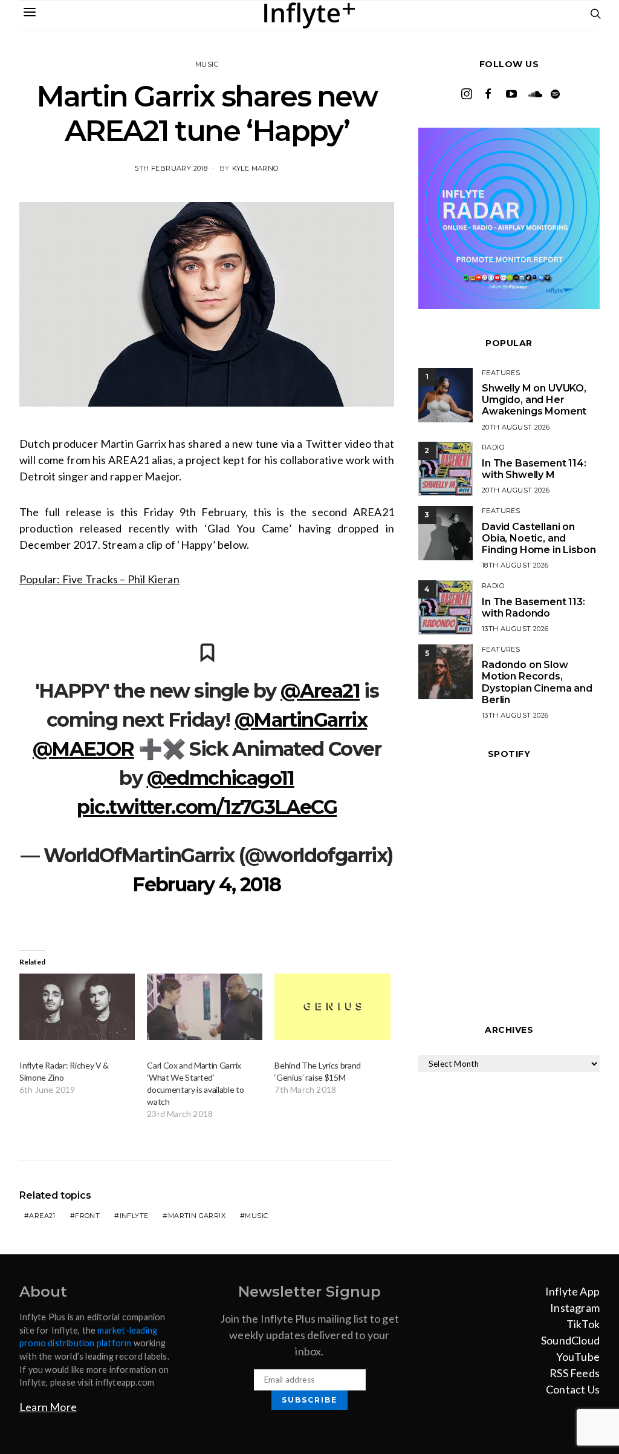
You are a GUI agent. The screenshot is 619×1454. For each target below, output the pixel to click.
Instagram (575, 1307)
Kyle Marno (255, 168)
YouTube (578, 1356)
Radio (493, 447)
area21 (42, 1215)
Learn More (48, 1406)
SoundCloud (570, 1340)
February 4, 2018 (206, 884)
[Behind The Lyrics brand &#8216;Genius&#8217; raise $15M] (332, 1007)
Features (501, 372)
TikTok (583, 1324)
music (256, 1215)
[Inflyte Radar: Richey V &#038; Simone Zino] (77, 1007)
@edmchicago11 (220, 778)
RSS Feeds (574, 1373)
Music (206, 64)
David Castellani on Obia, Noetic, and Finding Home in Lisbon (538, 538)
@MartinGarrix (301, 720)
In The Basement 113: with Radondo (533, 607)
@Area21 (320, 690)
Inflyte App (572, 1291)
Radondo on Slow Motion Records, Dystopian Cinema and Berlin (537, 682)
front (87, 1215)
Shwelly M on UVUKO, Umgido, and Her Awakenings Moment (534, 399)
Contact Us (573, 1389)
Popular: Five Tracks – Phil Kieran (99, 579)
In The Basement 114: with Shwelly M (534, 468)
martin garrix (196, 1215)
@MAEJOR (83, 749)
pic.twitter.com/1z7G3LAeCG (207, 807)
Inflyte (134, 1215)
